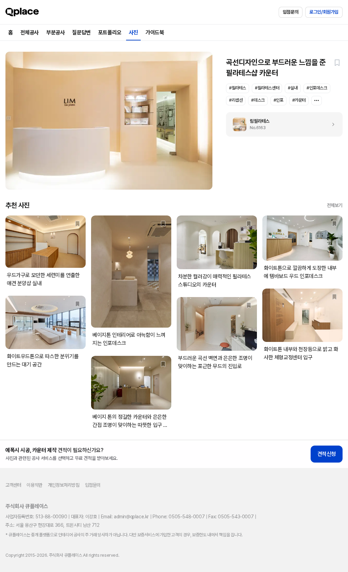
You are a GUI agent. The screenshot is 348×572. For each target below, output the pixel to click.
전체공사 (29, 32)
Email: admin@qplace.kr (125, 516)
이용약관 (34, 485)
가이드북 (154, 32)
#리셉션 (235, 100)
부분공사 (55, 32)
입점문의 (290, 12)
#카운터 (299, 100)
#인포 (278, 100)
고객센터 (13, 485)
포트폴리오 (109, 32)
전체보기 (335, 205)
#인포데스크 (317, 87)
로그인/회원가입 (323, 12)
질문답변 (81, 32)
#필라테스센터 (267, 87)
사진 (133, 32)
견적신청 (326, 454)
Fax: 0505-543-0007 (231, 516)
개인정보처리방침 (64, 485)
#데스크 (257, 100)
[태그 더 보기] (316, 100)
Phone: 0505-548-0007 (179, 516)
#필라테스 (237, 87)
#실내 (293, 87)
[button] (337, 62)
